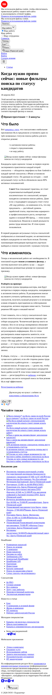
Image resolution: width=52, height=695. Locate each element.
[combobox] (12, 687)
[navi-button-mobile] (3, 61)
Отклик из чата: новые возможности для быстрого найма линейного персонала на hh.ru (27, 460)
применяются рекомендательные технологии (23, 664)
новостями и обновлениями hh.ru (24, 396)
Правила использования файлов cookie (18, 21)
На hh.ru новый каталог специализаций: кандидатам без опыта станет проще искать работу (26, 430)
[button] (4, 53)
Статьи (9, 67)
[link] (5, 47)
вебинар (32, 375)
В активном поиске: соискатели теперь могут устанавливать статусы (27, 450)
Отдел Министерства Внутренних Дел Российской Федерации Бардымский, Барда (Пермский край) (28, 479)
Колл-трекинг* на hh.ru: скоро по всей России (27, 418)
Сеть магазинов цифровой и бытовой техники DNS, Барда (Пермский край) (26, 494)
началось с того (12, 129)
